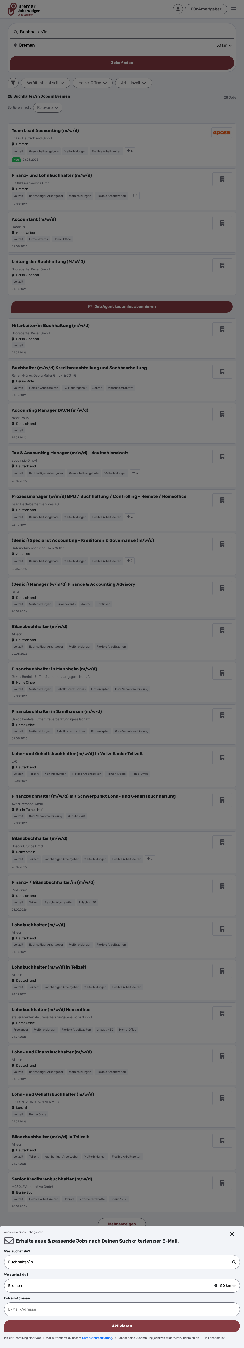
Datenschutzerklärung (97, 1338)
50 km (225, 1285)
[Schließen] (232, 1234)
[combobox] (120, 1262)
